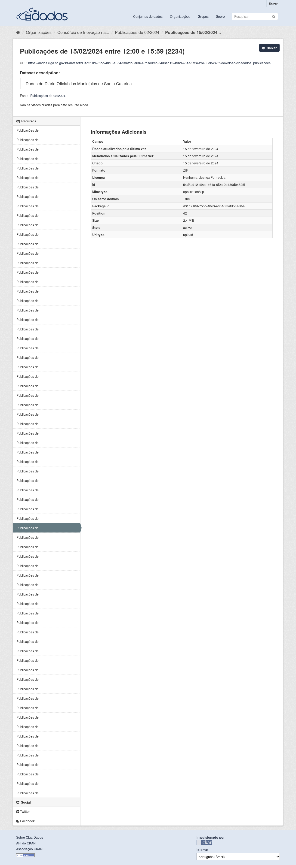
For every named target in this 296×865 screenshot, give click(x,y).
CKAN (204, 842)
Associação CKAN (29, 849)
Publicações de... (28, 130)
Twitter (24, 811)
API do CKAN (26, 843)
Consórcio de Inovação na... (83, 32)
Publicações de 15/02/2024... (193, 32)
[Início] (18, 32)
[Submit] (274, 16)
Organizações (180, 16)
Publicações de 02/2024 (137, 32)
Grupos (203, 16)
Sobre (220, 16)
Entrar (273, 3)
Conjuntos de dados (148, 16)
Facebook (27, 821)
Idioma (202, 849)
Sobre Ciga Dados (29, 837)
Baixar (271, 47)
